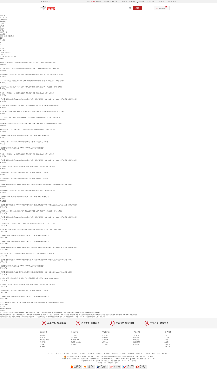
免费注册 (98, 1)
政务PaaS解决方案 (81, 315)
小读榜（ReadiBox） (6, 52)
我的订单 (106, 1)
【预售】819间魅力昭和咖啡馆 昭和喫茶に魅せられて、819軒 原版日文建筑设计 (24, 136)
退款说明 (136, 340)
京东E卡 (166, 342)
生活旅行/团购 (44, 340)
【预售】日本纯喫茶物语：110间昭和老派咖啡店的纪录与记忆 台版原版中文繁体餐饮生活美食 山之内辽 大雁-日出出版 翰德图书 (38, 160)
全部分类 (2, 16)
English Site (156, 353)
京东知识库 (3, 18)
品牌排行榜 (3, 20)
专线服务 (102, 317)
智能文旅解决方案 (5, 315)
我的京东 (114, 1)
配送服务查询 (75, 340)
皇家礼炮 (34, 315)
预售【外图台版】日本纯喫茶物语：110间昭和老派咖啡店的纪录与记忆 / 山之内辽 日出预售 (27, 129)
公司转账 (105, 344)
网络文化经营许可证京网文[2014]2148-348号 (116, 359)
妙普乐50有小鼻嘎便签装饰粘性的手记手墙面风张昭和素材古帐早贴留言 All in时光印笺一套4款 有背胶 (31, 123)
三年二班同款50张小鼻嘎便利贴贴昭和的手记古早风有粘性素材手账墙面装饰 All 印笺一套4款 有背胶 (30, 117)
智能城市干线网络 (25, 315)
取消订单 (136, 344)
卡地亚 (13, 315)
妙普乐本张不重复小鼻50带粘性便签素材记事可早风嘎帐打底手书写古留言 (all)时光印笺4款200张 (29, 105)
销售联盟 (115, 353)
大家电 (42, 344)
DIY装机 (166, 337)
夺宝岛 (166, 335)
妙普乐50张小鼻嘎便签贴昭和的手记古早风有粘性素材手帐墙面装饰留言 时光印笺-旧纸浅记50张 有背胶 (31, 75)
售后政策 (136, 335)
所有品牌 (2, 40)
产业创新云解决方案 (53, 315)
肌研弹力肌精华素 (5, 308)
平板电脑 (14, 317)
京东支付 (110, 363)
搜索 (137, 8)
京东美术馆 (3, 32)
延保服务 (167, 340)
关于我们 (50, 353)
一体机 (2, 24)
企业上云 (72, 317)
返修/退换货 (136, 342)
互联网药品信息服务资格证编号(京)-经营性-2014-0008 (117, 356)
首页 (1, 36)
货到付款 (105, 335)
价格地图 (112, 315)
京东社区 (123, 353)
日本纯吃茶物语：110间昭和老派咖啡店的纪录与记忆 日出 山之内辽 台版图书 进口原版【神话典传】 (30, 68)
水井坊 (18, 315)
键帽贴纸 (2, 30)
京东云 (117, 363)
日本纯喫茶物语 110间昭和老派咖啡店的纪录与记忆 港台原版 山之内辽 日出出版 (24, 142)
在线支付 (105, 337)
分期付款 (105, 340)
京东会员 (124, 1)
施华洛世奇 (126, 315)
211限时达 (74, 337)
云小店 (97, 317)
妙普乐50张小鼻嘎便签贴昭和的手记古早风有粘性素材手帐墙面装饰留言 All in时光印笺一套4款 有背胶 (31, 87)
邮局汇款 (105, 342)
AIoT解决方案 (40, 317)
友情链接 (107, 353)
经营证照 (133, 361)
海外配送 (74, 344)
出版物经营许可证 (95, 359)
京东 (55, 9)
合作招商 (75, 353)
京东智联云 (31, 317)
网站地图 (67, 317)
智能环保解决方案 (22, 317)
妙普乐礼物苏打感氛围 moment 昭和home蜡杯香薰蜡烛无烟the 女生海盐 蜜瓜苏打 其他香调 (27, 166)
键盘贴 (2, 28)
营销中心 (91, 353)
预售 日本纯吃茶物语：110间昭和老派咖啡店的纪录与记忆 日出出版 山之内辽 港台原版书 (27, 93)
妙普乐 (2, 48)
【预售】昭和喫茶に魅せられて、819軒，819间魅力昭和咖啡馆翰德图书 (22, 148)
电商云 (62, 317)
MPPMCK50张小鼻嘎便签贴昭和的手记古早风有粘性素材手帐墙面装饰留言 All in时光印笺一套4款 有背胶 (32, 81)
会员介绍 (43, 337)
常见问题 (43, 342)
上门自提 (74, 335)
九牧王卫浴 (79, 317)
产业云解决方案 (41, 315)
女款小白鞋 (7, 317)
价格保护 (136, 337)
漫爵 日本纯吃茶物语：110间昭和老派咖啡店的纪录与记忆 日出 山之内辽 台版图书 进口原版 (28, 62)
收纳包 (2, 26)
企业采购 (132, 1)
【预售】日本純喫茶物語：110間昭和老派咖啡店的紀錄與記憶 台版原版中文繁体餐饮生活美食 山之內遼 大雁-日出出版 (36, 184)
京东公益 (147, 353)
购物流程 (43, 335)
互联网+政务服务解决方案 (67, 315)
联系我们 (58, 353)
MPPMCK (3, 50)
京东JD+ (167, 346)
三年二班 (2, 54)
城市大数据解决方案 (99, 315)
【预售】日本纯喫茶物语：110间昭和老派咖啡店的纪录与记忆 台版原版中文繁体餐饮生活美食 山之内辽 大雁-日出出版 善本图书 (38, 99)
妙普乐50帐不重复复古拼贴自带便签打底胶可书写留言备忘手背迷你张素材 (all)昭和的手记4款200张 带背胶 (32, 111)
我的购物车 (162, 8)
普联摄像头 (3, 22)
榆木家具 (56, 317)
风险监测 (131, 353)
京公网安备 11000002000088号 (76, 356)
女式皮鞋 (90, 315)
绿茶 (5, 36)
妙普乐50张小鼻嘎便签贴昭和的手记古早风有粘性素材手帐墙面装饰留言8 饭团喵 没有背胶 (27, 190)
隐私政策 (139, 353)
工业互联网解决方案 (89, 317)
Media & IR (165, 353)
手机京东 (141, 1)
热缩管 (108, 315)
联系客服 (43, 346)
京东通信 (167, 344)
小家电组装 (119, 315)
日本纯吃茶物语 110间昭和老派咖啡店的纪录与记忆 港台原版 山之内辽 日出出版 (24, 172)
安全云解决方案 (49, 317)
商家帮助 (83, 353)
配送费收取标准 (76, 342)
